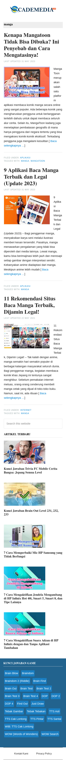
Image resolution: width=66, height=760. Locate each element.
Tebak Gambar (14, 711)
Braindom (28, 673)
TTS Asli (54, 711)
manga (25, 161)
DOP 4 (9, 703)
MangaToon (38, 161)
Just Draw (37, 703)
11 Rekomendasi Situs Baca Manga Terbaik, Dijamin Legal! (29, 305)
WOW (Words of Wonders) (21, 734)
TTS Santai (54, 718)
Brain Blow (11, 673)
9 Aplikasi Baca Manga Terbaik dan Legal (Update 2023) (31, 176)
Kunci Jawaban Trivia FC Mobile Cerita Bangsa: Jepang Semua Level (30, 470)
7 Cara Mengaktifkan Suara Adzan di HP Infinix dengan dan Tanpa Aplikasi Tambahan (31, 644)
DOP (45, 696)
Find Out (22, 703)
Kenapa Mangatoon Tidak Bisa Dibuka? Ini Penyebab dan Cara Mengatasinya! (31, 45)
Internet (25, 410)
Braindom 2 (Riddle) (17, 681)
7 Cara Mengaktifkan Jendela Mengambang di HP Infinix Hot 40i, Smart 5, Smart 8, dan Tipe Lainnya (33, 598)
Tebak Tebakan (36, 711)
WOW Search (50, 734)
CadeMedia (33, 9)
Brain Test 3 (12, 696)
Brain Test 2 (44, 688)
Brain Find (39, 681)
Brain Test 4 (30, 696)
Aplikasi (25, 158)
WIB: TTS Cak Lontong (19, 726)
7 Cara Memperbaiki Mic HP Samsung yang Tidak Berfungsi (33, 554)
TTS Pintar (37, 718)
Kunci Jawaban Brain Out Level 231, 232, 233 (31, 512)
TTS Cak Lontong (16, 718)
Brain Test (26, 688)
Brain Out (11, 688)
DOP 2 (56, 696)
